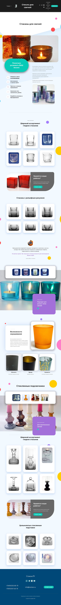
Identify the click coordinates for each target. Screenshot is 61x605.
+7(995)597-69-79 (12, 589)
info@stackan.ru (30, 587)
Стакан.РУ (30, 576)
